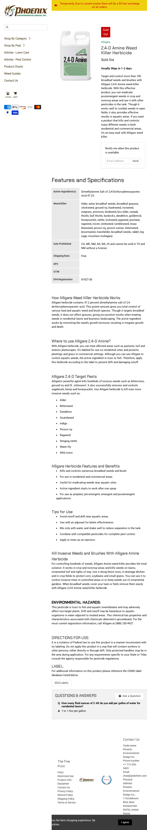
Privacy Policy (65, 791)
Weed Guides (12, 73)
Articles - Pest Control (17, 59)
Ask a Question (131, 696)
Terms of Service (67, 802)
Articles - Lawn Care (16, 52)
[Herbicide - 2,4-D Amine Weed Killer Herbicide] (75, 55)
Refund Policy (65, 795)
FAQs (60, 772)
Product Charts (13, 66)
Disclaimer (63, 783)
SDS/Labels (61, 682)
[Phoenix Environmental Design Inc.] (26, 11)
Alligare (105, 42)
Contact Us (11, 80)
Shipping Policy (66, 798)
